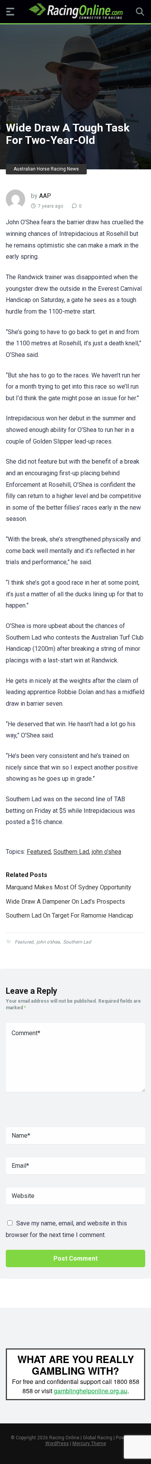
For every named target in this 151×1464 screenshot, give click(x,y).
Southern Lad (71, 851)
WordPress (57, 1443)
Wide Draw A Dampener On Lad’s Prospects (65, 901)
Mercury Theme (89, 1443)
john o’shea (106, 851)
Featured (39, 851)
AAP (45, 196)
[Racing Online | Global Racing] (76, 11)
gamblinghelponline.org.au (90, 1390)
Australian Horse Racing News (46, 169)
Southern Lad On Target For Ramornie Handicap (69, 915)
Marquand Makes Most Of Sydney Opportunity (68, 887)
